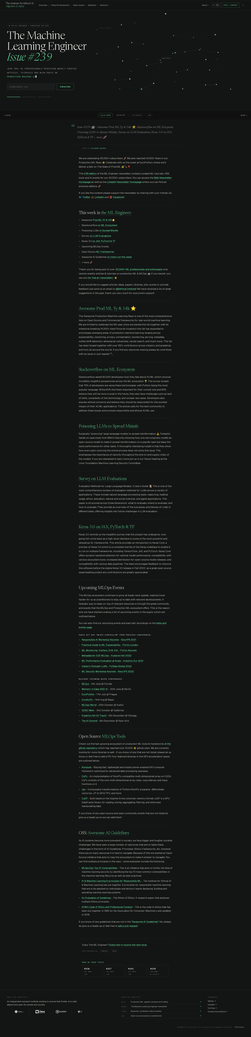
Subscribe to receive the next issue (128, 944)
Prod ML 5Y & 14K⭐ (104, 220)
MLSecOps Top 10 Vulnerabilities (99, 868)
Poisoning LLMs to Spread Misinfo (108, 426)
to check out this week (119, 257)
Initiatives (92, 5)
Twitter (86, 197)
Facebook (118, 197)
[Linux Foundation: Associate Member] (29, 1011)
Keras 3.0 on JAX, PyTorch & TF (107, 527)
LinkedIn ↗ (212, 1004)
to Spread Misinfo (108, 230)
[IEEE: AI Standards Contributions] (71, 1011)
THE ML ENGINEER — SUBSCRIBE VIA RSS (30, 26)
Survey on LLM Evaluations (103, 479)
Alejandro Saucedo (98, 148)
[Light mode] (243, 5)
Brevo (114, 951)
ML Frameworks (105, 251)
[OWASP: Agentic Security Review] (50, 1011)
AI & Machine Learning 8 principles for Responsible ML (111, 881)
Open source (79, 5)
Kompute (86, 767)
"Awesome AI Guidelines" (145, 921)
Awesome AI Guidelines (108, 833)
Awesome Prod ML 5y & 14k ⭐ (107, 309)
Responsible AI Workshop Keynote (100, 639)
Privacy (239, 1027)
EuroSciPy (87, 699)
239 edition (90, 173)
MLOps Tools (114, 736)
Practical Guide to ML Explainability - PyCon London (110, 645)
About (205, 5)
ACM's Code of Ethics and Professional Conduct (107, 907)
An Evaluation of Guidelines (96, 897)
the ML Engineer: (116, 213)
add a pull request (127, 926)
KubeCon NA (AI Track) (94, 715)
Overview (43, 5)
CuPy (84, 776)
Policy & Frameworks (60, 5)
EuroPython (88, 694)
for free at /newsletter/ (101, 277)
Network (104, 5)
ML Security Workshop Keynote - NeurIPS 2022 (108, 671)
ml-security (138, 115)
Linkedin (99, 197)
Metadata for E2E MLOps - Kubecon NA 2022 (106, 655)
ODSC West (88, 710)
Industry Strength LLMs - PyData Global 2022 (107, 666)
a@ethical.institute (126, 288)
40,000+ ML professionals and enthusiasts (138, 269)
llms (149, 115)
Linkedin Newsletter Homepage (124, 182)
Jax (84, 789)
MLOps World (89, 705)
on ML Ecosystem (107, 225)
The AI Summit (89, 720)
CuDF (85, 798)
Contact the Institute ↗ (217, 1011)
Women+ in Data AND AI (95, 689)
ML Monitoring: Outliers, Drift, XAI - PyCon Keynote (109, 650)
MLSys (85, 683)
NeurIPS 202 (128, 639)
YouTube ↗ (212, 1008)
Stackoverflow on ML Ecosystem (107, 370)
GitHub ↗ (212, 1001)
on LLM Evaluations (100, 235)
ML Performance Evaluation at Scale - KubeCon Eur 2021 (112, 660)
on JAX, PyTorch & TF (103, 241)
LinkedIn (104, 951)
